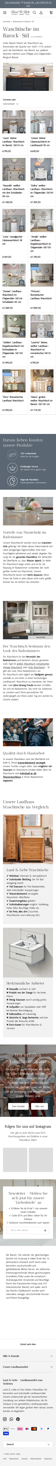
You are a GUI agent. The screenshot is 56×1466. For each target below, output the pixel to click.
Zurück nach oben (28, 1344)
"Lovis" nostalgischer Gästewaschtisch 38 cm (12, 240)
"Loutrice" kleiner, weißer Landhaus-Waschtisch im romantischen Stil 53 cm (40, 349)
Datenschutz (13, 1459)
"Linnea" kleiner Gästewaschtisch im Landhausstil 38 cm (40, 142)
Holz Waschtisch (36, 667)
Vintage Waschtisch (12, 667)
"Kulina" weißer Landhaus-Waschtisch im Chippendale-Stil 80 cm (41, 191)
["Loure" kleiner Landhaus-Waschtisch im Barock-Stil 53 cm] (14, 121)
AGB (4, 1459)
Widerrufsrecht (35, 1459)
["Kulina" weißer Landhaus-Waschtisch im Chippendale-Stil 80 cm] (42, 169)
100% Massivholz (12, 2)
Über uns (39, 1106)
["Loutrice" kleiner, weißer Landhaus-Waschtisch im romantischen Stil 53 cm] (42, 326)
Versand (24, 1459)
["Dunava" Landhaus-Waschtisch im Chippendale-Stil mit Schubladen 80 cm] (14, 275)
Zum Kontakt (18, 1106)
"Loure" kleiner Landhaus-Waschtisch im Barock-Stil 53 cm (13, 142)
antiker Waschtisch (26, 663)
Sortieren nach (9, 99)
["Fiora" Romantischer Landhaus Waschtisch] (14, 380)
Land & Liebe (15, 1454)
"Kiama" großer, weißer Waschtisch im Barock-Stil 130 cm (41, 401)
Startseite (6, 21)
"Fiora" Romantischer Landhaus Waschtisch (13, 399)
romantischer (42, 663)
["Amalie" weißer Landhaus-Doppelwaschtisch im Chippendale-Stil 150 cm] (42, 220)
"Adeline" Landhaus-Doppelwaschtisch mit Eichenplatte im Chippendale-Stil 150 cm (13, 349)
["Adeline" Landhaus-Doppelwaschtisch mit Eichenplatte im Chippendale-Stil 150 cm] (14, 326)
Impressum (48, 1459)
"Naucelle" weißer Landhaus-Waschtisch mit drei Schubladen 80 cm (13, 191)
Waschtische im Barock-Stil (23, 21)
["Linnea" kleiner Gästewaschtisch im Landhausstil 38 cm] (42, 121)
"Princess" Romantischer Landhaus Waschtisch (41, 295)
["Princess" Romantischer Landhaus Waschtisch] (42, 275)
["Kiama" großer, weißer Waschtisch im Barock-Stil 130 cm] (42, 380)
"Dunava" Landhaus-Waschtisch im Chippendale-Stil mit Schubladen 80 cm (12, 296)
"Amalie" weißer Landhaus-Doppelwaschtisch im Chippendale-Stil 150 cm (40, 243)
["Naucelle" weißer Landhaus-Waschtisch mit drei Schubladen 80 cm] (14, 169)
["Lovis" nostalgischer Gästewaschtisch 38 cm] (14, 220)
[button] (51, 12)
